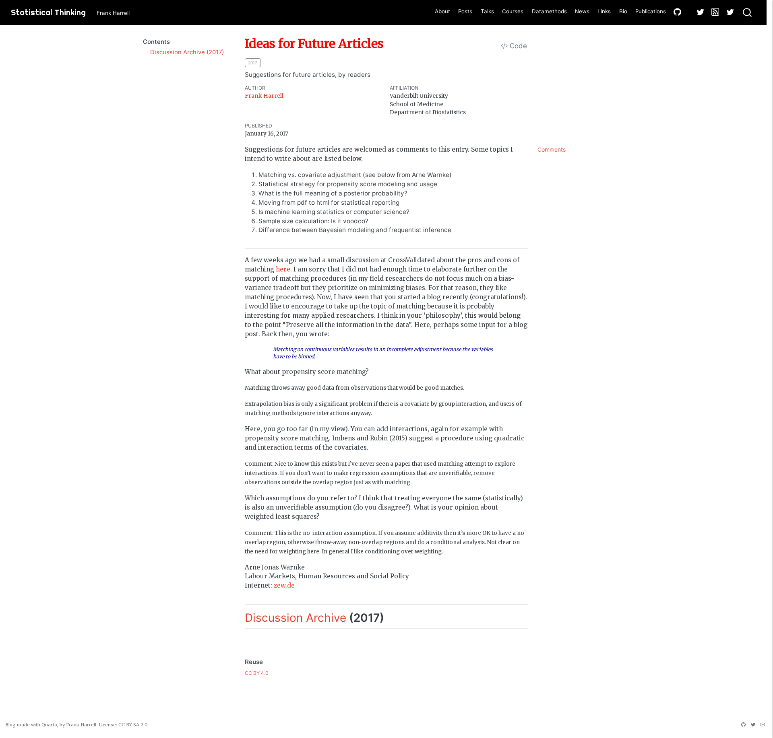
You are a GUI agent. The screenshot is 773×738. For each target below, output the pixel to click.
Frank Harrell (264, 95)
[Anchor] (392, 617)
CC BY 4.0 (257, 673)
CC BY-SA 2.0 (132, 725)
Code (517, 46)
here (283, 269)
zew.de (284, 585)
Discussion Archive (295, 618)
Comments (551, 149)
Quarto (49, 725)
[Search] (747, 12)
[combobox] (748, 12)
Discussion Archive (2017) (187, 52)
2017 (252, 62)
